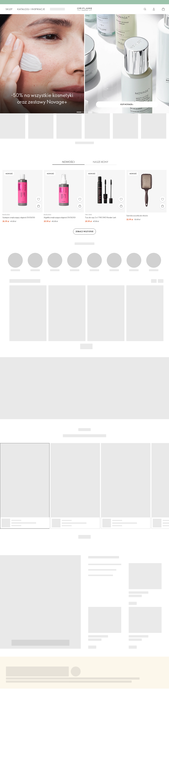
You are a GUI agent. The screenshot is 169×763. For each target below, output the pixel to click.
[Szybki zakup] (38, 206)
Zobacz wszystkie (84, 231)
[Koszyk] (163, 9)
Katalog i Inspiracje (31, 9)
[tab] (68, 162)
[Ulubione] (38, 199)
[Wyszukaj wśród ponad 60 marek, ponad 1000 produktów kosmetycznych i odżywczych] (145, 9)
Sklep (9, 9)
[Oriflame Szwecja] (84, 9)
